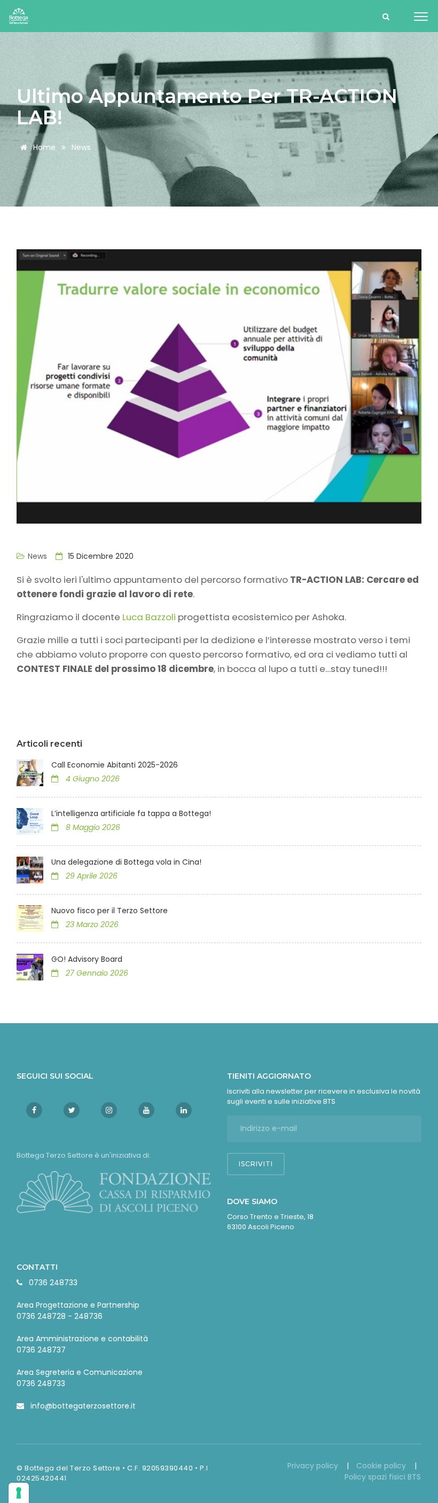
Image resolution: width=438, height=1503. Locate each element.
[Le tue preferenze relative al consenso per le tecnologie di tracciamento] (19, 1493)
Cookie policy (382, 1465)
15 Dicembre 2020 (100, 556)
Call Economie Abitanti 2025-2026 (114, 765)
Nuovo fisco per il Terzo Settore (109, 910)
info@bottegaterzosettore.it (83, 1406)
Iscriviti (256, 1164)
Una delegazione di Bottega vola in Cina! (126, 862)
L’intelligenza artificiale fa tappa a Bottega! (132, 813)
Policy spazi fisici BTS (383, 1477)
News (81, 147)
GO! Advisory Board (86, 959)
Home (43, 147)
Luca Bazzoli (149, 617)
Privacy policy (313, 1465)
